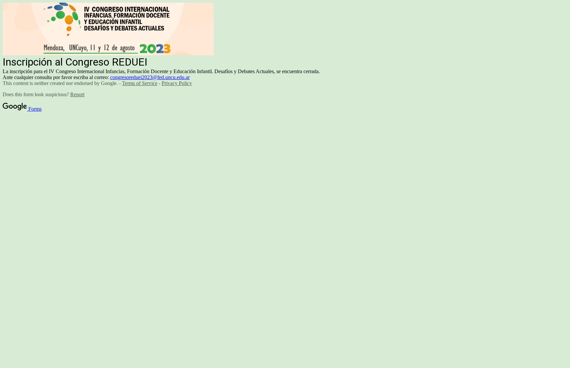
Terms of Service (139, 83)
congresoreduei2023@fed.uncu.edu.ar (150, 77)
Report (77, 94)
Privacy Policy (177, 83)
